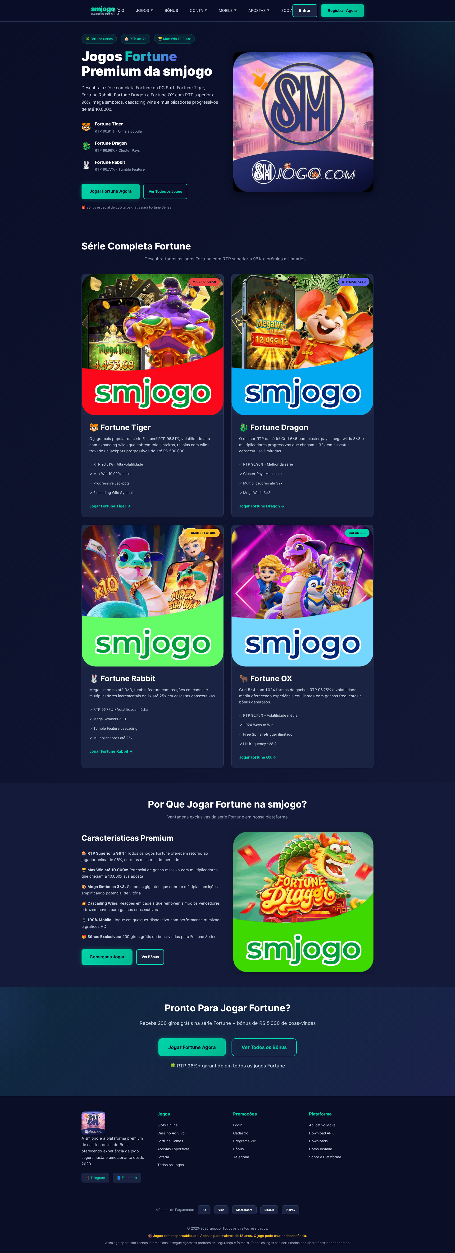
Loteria (163, 1157)
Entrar (305, 10)
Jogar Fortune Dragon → (261, 506)
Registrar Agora (342, 10)
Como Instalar (320, 1149)
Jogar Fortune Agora (111, 191)
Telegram (241, 1157)
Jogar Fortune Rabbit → (111, 751)
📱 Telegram (95, 1178)
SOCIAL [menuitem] (290, 10)
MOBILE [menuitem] (228, 10)
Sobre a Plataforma (325, 1157)
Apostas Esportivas (173, 1149)
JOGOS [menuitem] (144, 10)
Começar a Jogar (107, 956)
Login (237, 1125)
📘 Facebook (127, 1178)
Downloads (318, 1141)
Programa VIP (244, 1141)
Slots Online (167, 1125)
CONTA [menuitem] (198, 10)
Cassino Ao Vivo (171, 1133)
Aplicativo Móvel (323, 1125)
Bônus (238, 1149)
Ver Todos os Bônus (264, 1047)
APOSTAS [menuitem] (258, 10)
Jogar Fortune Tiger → (110, 506)
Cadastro (240, 1133)
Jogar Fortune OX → (257, 757)
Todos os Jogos (170, 1165)
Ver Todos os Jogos (165, 191)
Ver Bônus (150, 957)
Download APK (321, 1133)
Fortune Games (170, 1141)
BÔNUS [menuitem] (171, 10)
